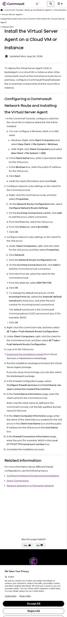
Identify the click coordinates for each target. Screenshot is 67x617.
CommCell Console (14, 10)
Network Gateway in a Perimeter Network (30, 485)
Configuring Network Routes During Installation (33, 475)
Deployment (8, 26)
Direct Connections (18, 480)
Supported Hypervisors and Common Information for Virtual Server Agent (33, 20)
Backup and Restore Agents (38, 10)
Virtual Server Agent (12, 14)
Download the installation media (25, 354)
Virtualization (60, 10)
